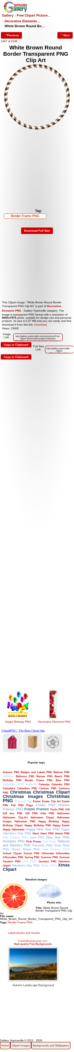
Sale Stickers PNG (56, 849)
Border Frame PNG (25, 216)
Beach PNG (62, 776)
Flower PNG (45, 805)
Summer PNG (49, 857)
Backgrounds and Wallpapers (51, 1045)
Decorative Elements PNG (54, 721)
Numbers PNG (14, 841)
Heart (36, 833)
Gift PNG (31, 813)
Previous (13, 35)
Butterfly (31, 784)
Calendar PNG (61, 784)
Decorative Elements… (22, 21)
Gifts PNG (47, 813)
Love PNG (37, 837)
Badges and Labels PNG (36, 772)
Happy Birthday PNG (18, 721)
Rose (57, 845)
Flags (29, 805)
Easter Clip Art (51, 801)
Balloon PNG (61, 772)
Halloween (63, 813)
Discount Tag (23, 801)
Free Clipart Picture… (34, 15)
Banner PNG (45, 776)
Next (67, 35)
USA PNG (29, 861)
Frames (42, 809)
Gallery (7, 15)
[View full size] (37, 128)
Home (5, 1045)
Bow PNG (63, 780)
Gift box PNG (12, 813)
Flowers (64, 805)
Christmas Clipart (51, 792)
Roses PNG (31, 849)
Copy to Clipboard (16, 344)
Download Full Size (37, 230)
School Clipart (12, 853)
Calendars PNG (27, 788)
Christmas (20, 792)
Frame (29, 809)
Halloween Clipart (42, 817)
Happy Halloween (13, 829)
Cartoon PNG (47, 788)
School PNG (31, 853)
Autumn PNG (11, 772)
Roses (16, 849)
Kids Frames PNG (15, 837)
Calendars (9, 788)
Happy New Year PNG (43, 829)
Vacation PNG (47, 861)
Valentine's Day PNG (26, 865)
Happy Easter (61, 825)
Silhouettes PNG (13, 857)
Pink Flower (33, 841)
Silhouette (47, 853)
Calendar (44, 784)
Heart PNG (47, 833)
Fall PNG (17, 805)
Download (40, 324)
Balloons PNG (25, 776)
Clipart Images (21, 1045)
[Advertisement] (37, 168)
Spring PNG (32, 857)
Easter (37, 801)
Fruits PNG (57, 809)
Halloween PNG (25, 821)
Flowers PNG (13, 809)
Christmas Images (23, 796)
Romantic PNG (42, 845)
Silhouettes (63, 853)
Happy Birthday (48, 821)
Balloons (8, 776)
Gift (67, 809)
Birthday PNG (12, 780)
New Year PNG (58, 837)
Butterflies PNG (13, 784)
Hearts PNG (62, 833)
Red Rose (49, 841)
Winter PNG (49, 865)
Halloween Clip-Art (15, 817)
